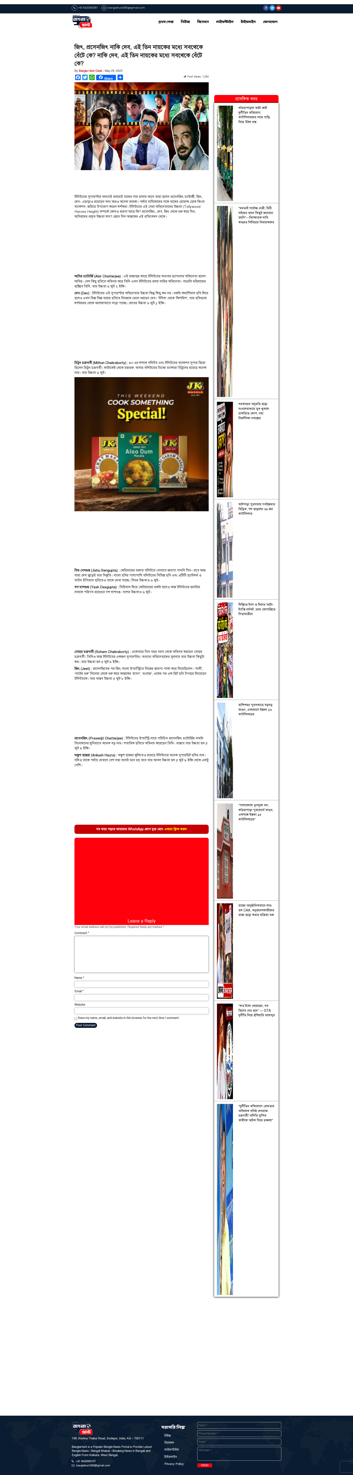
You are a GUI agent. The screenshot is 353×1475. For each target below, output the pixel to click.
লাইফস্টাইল (224, 22)
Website (79, 1005)
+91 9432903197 (88, 8)
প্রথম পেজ (166, 22)
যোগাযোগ (270, 22)
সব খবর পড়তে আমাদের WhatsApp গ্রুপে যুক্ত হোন (141, 829)
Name (79, 978)
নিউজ (185, 22)
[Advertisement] (134, 182)
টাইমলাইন (248, 22)
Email (79, 991)
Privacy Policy (174, 1464)
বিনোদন (203, 22)
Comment (81, 933)
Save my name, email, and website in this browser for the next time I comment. (129, 1018)
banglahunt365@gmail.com (126, 8)
